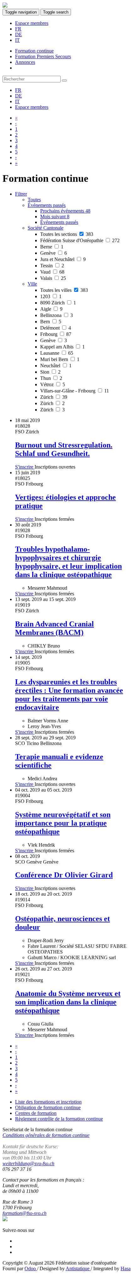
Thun (51, 378)
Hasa (126, 1268)
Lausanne (56, 353)
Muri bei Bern (59, 359)
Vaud (52, 272)
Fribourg (55, 334)
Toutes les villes (64, 290)
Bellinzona (56, 315)
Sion (50, 372)
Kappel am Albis (62, 346)
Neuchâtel (56, 365)
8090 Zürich (58, 302)
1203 (51, 296)
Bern (50, 321)
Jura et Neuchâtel (63, 259)
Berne (51, 246)
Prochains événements (65, 211)
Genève (53, 253)
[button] (47, 205)
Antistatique (78, 1268)
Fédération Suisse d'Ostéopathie (80, 240)
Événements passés (59, 222)
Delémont (55, 328)
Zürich (53, 397)
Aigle (51, 309)
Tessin (52, 265)
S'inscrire (25, 467)
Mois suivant (54, 216)
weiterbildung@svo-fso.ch (28, 1163)
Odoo (30, 1268)
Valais (53, 278)
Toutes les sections (66, 234)
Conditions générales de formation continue (46, 1135)
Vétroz (52, 384)
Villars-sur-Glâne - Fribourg (74, 390)
